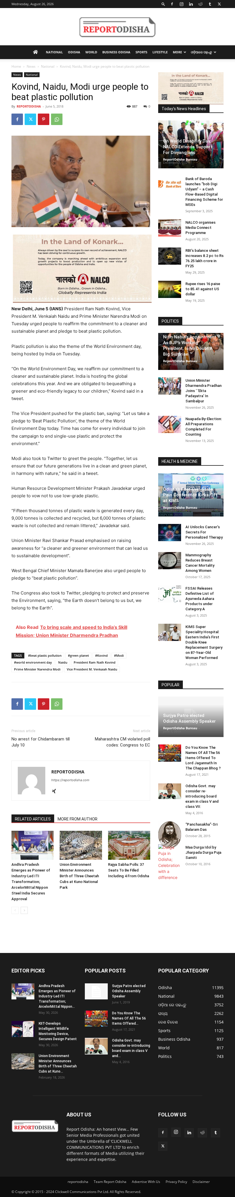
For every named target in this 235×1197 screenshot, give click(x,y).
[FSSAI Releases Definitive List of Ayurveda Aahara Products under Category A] (169, 594)
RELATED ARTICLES (33, 819)
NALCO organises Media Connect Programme (200, 227)
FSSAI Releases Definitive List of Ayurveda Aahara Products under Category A (199, 598)
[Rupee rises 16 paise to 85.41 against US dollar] (169, 289)
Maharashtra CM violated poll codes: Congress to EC (122, 742)
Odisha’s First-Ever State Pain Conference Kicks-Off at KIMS (190, 495)
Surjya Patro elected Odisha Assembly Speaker (129, 991)
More (177, 52)
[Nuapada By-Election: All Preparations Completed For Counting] (169, 424)
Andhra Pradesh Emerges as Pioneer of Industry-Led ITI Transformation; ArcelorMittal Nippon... (57, 996)
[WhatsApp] (56, 119)
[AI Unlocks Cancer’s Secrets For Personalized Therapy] (169, 532)
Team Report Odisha (110, 1181)
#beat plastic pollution (45, 655)
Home (16, 66)
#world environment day (33, 662)
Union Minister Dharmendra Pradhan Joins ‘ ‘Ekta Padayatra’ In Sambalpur (203, 390)
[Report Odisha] (117, 27)
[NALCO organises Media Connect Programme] (169, 228)
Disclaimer (201, 1181)
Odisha (74, 52)
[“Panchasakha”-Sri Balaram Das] (169, 834)
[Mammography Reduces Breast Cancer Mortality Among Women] (169, 560)
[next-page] (24, 910)
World (91, 52)
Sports (141, 52)
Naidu (62, 662)
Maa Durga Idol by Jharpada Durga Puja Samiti (203, 852)
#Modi (119, 655)
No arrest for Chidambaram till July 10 (40, 742)
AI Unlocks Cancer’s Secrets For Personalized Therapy (204, 532)
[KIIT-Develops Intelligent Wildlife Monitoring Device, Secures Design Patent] (22, 1029)
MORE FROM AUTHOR (77, 819)
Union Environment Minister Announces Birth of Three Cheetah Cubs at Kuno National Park (79, 876)
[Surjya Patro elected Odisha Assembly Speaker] (96, 991)
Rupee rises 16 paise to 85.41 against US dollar (202, 289)
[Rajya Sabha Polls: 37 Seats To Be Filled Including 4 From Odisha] (129, 845)
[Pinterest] (43, 119)
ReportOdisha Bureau (180, 159)
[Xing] (56, 791)
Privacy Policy (176, 1181)
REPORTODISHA (29, 106)
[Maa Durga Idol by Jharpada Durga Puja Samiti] (169, 862)
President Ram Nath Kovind (94, 662)
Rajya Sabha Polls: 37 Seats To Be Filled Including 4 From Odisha (128, 870)
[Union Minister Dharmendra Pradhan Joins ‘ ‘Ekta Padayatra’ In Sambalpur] (169, 386)
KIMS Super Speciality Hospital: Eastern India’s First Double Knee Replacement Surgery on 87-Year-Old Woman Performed (203, 642)
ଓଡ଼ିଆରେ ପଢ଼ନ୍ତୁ (201, 52)
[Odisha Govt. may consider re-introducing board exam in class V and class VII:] (169, 791)
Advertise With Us (146, 1181)
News (31, 66)
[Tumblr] (209, 4)
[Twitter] (219, 4)
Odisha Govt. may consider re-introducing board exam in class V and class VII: (202, 796)
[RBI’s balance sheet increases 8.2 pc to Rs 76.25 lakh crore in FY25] (169, 256)
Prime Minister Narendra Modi (37, 669)
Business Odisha (116, 52)
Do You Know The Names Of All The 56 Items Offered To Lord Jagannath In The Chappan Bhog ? (203, 757)
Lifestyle (160, 52)
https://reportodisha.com (70, 780)
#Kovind (101, 655)
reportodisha (78, 1181)
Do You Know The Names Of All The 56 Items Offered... (129, 1018)
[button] (163, 4)
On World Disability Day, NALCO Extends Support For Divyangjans (187, 147)
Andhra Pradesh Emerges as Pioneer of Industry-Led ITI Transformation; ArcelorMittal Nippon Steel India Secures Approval (30, 881)
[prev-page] (15, 910)
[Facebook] (172, 4)
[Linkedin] (191, 4)
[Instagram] (181, 4)
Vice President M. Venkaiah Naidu (92, 669)
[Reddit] (200, 4)
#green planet (78, 655)
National (54, 52)
